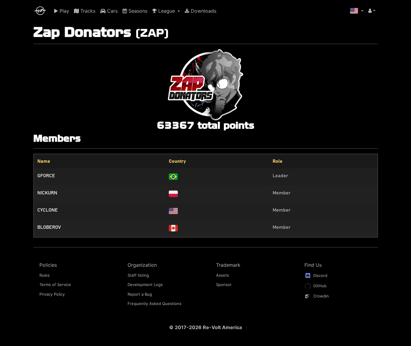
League (166, 11)
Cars (112, 11)
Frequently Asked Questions (154, 303)
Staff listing (138, 275)
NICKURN (47, 192)
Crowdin (320, 295)
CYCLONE (47, 210)
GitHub (319, 285)
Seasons (137, 11)
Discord (319, 275)
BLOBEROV (49, 227)
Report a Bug (140, 294)
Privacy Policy (52, 294)
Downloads (202, 11)
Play (63, 11)
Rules (44, 275)
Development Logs (145, 284)
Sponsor (224, 284)
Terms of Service (55, 284)
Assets (222, 275)
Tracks (87, 11)
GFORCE (46, 175)
